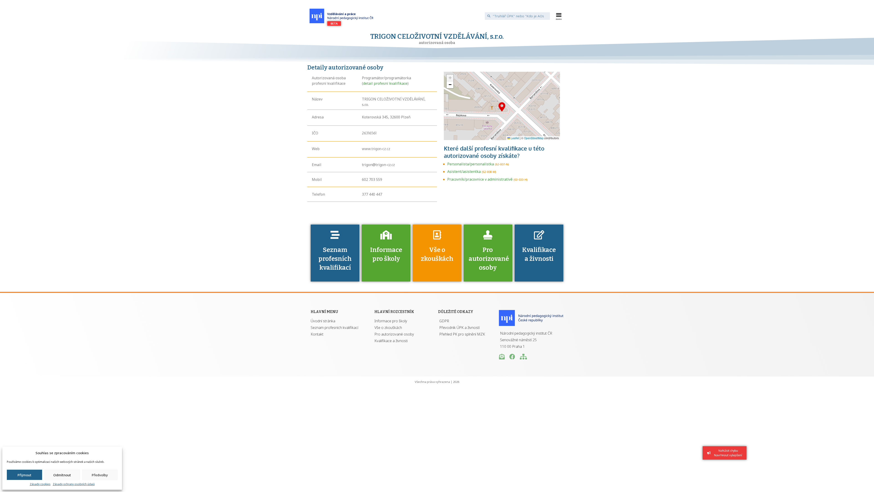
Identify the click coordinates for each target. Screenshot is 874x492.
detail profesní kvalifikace (385, 83)
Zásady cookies (40, 484)
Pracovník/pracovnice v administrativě (480, 179)
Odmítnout (62, 475)
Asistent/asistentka (464, 171)
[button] (558, 16)
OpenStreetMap (534, 138)
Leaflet (514, 138)
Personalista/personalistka (470, 164)
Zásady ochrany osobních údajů (74, 484)
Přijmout (24, 475)
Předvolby (100, 475)
